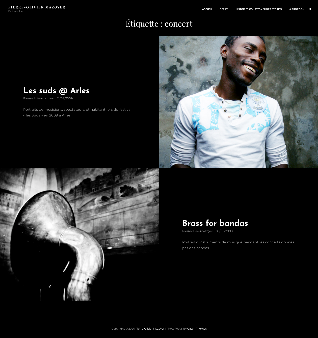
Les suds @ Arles (56, 91)
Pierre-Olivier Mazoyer (36, 7)
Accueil (207, 9)
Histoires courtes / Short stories (259, 9)
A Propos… (296, 9)
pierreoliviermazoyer (38, 98)
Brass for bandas (215, 224)
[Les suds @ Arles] (238, 102)
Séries (224, 9)
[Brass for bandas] (79, 234)
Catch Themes (197, 328)
